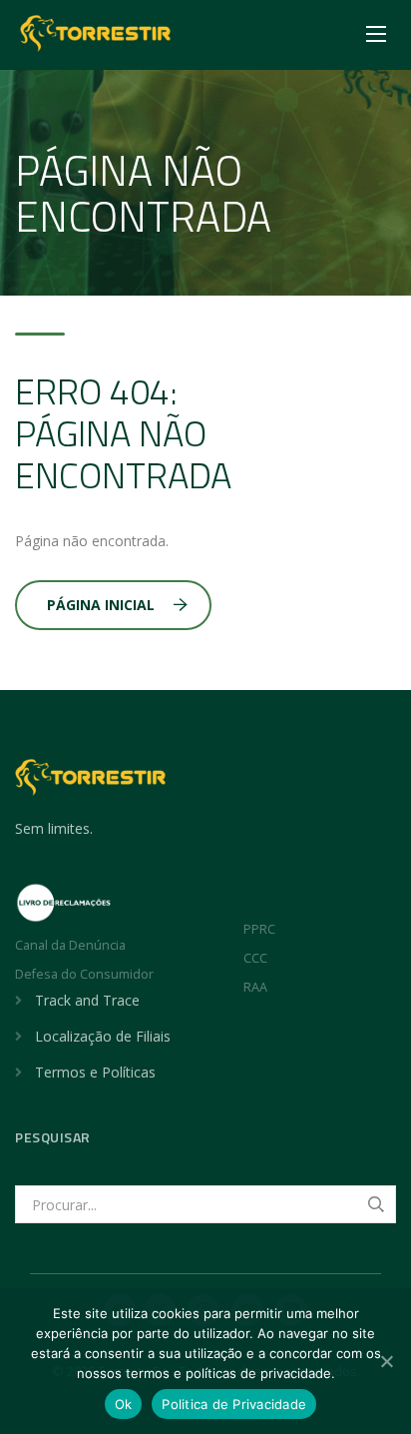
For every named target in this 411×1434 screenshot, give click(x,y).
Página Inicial (101, 604)
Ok (124, 1404)
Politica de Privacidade (234, 1404)
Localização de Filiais (103, 1036)
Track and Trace (87, 1000)
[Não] (386, 1361)
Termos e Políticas (95, 1072)
